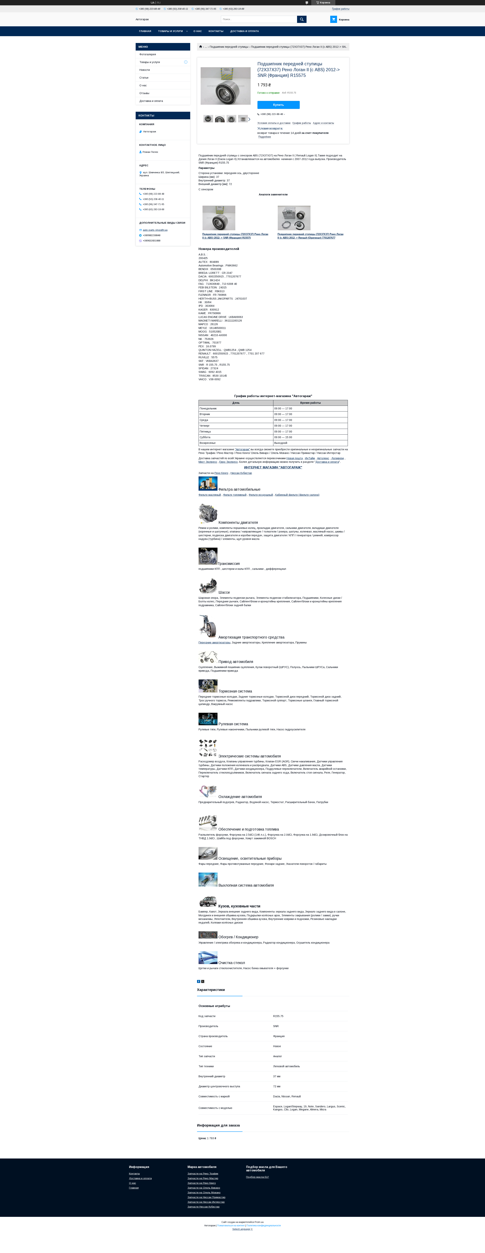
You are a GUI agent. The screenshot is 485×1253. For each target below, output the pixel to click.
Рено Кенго (221, 473)
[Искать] (302, 19)
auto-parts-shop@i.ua (155, 230)
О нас (197, 31)
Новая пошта (294, 458)
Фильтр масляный (210, 494)
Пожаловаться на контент (231, 1225)
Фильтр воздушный (261, 494)
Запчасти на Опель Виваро (204, 1187)
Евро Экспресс (228, 461)
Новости (144, 69)
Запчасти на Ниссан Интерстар (206, 1202)
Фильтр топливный (234, 494)
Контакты (216, 31)
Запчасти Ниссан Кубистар (204, 1206)
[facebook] (198, 982)
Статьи (143, 77)
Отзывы (144, 93)
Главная (145, 31)
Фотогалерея (147, 54)
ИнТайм (310, 458)
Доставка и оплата (244, 31)
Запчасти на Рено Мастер (203, 1178)
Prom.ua (259, 1222)
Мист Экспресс (208, 461)
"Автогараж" (242, 449)
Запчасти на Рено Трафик (203, 1173)
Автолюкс (323, 458)
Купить (278, 104)
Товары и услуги (170, 31)
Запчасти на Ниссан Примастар (206, 1197)
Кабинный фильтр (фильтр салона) (297, 494)
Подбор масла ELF (257, 1177)
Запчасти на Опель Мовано (204, 1192)
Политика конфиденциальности (263, 1225)
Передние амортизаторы (214, 642)
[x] (202, 982)
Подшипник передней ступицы (229, 46)
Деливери (337, 458)
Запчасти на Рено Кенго (202, 1183)
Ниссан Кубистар (241, 473)
